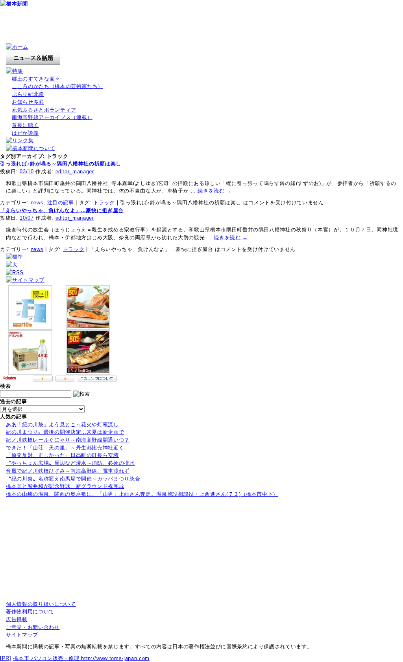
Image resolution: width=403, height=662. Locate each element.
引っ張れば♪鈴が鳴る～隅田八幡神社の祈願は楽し (60, 164)
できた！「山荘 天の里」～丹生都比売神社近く (65, 448)
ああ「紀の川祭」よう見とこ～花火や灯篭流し (62, 424)
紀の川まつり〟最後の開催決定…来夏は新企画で (65, 432)
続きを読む (215, 191)
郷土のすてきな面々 (36, 79)
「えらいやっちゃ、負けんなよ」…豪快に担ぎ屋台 (62, 210)
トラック (104, 202)
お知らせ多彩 (28, 102)
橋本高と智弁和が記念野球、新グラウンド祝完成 (65, 486)
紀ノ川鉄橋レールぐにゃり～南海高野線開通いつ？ (67, 440)
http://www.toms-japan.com (115, 658)
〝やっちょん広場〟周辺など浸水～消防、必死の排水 (70, 463)
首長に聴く (25, 125)
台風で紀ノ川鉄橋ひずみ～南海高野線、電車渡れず (67, 471)
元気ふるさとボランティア (44, 110)
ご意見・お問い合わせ (33, 627)
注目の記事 (60, 202)
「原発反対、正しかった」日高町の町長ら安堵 (62, 455)
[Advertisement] (143, 25)
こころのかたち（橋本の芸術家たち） (57, 86)
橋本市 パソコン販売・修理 (47, 658)
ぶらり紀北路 (28, 94)
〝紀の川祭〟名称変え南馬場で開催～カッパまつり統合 (73, 479)
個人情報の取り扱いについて (41, 604)
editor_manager (74, 171)
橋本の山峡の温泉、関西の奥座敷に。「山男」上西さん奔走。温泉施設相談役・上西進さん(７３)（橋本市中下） (142, 494)
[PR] (5, 658)
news (37, 202)
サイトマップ (22, 635)
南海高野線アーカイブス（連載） (52, 117)
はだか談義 (25, 133)
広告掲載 (17, 619)
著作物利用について (30, 611)
